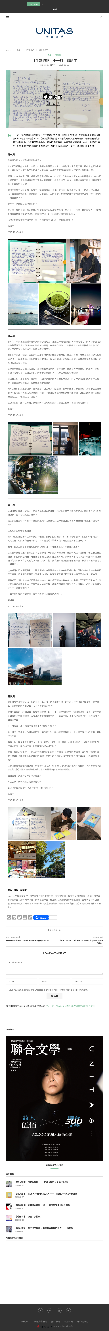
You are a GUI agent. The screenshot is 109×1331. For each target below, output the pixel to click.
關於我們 (25, 1321)
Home (54, 9)
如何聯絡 (55, 1321)
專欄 (18, 50)
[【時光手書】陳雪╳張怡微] (9, 1218)
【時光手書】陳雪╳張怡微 (27, 1216)
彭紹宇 (52, 64)
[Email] (68, 1310)
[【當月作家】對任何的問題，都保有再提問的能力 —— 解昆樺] (9, 1229)
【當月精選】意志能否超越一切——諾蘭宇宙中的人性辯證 (42, 1205)
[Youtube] (59, 1310)
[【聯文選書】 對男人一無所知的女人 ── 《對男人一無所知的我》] (9, 1195)
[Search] (101, 17)
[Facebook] (40, 1310)
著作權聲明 (82, 1321)
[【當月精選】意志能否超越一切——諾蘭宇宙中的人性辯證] (9, 1207)
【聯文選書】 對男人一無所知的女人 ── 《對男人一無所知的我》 (46, 1193)
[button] (42, 4)
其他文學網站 (40, 1321)
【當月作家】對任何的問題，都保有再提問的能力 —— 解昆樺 (44, 1227)
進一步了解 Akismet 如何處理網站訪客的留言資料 (71, 1005)
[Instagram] (49, 1310)
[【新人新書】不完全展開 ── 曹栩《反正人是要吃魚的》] (9, 1184)
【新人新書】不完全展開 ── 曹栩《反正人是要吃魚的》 (42, 1182)
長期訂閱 (68, 1321)
